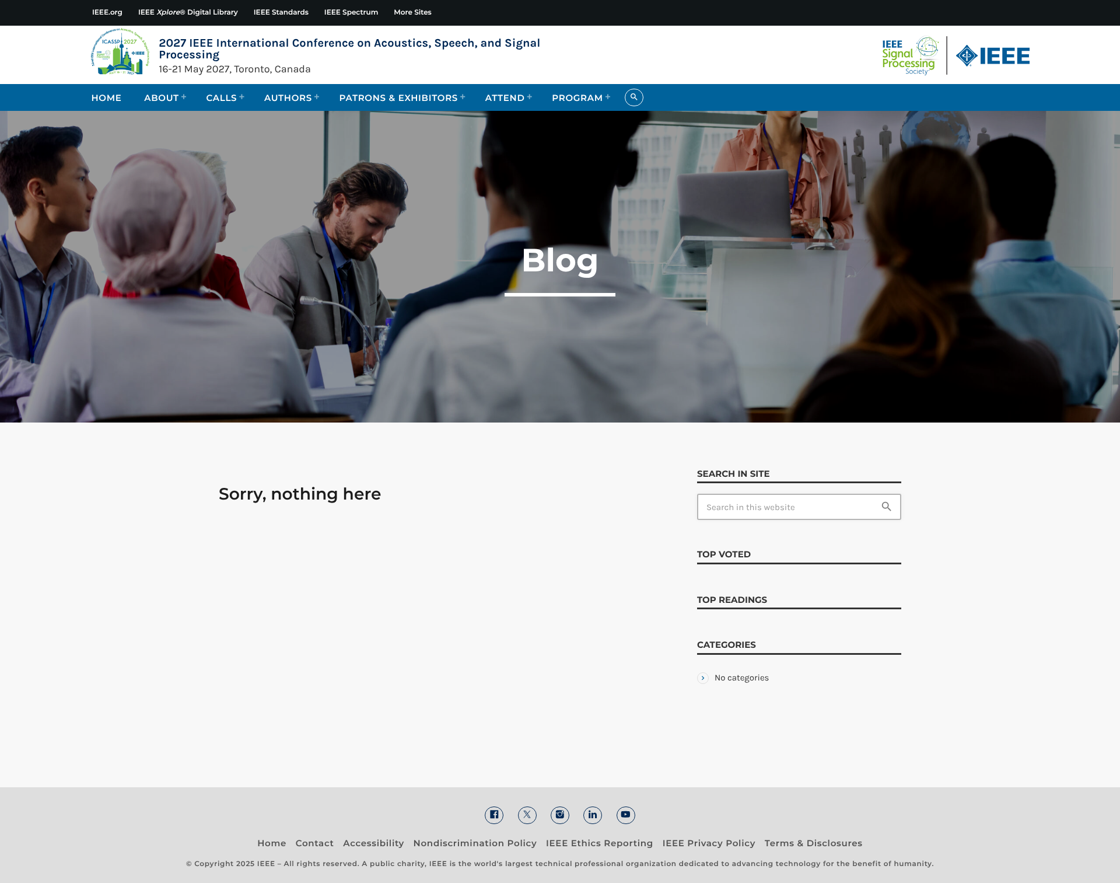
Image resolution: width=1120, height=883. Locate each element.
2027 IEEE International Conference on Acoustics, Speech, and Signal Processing (349, 49)
